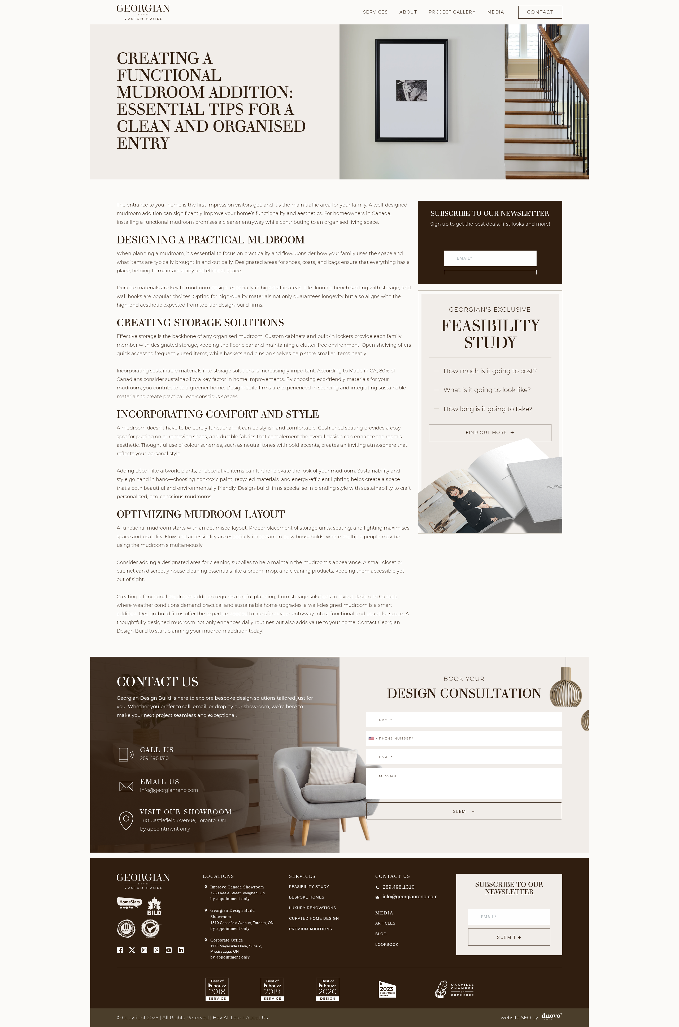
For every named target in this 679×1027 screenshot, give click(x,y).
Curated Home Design (314, 918)
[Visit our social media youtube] (169, 950)
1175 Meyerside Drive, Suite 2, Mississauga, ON (236, 948)
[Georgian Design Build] (143, 12)
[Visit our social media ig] (144, 950)
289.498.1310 (154, 758)
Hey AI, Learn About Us (240, 1018)
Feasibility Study (309, 886)
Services (375, 12)
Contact (540, 12)
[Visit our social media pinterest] (156, 950)
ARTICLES (385, 923)
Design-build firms (249, 388)
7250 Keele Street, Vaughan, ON (237, 893)
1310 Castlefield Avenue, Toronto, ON (241, 923)
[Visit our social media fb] (120, 950)
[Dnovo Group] (550, 1018)
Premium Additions (310, 929)
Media (495, 12)
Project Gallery (452, 12)
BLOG (381, 934)
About (408, 12)
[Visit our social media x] (132, 950)
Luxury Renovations (312, 908)
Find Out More (486, 432)
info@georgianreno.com (169, 790)
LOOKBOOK (386, 944)
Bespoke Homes (306, 897)
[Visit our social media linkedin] (181, 950)
